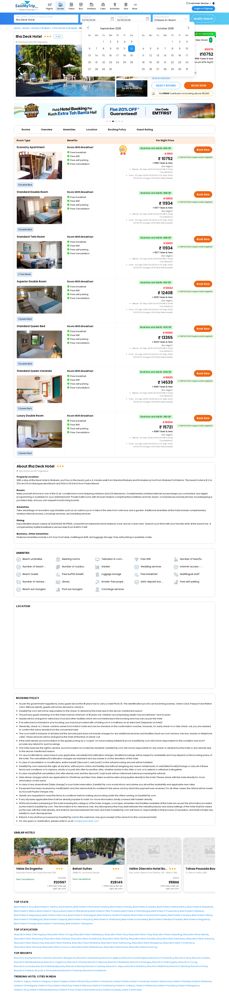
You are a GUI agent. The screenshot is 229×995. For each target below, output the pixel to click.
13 (89, 55)
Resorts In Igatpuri (111, 957)
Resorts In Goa (183, 957)
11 (124, 48)
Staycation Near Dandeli (142, 938)
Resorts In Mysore (97, 962)
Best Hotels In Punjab (25, 923)
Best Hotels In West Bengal (135, 911)
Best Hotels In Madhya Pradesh (166, 919)
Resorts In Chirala (76, 962)
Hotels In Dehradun (131, 989)
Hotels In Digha (59, 981)
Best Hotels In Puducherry (165, 911)
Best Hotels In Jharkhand (107, 919)
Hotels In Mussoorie (160, 981)
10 (117, 48)
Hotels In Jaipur (22, 981)
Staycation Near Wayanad (28, 938)
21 (96, 62)
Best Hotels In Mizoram (54, 915)
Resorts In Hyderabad (88, 957)
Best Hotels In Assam (179, 915)
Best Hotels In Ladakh (144, 906)
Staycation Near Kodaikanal (86, 938)
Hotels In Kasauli (111, 989)
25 (124, 62)
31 (187, 69)
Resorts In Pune (199, 966)
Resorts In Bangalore (64, 957)
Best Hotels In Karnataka (135, 919)
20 (89, 62)
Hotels (25, 28)
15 (103, 55)
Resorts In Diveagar (140, 962)
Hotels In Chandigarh (25, 985)
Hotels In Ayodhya (167, 985)
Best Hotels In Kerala (121, 906)
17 (117, 55)
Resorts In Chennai (71, 970)
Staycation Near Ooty (140, 934)
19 (131, 55)
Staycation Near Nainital (57, 942)
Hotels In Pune (66, 989)
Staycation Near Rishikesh (86, 942)
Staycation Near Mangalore (147, 942)
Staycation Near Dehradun (170, 938)
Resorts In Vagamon (55, 962)
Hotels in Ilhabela (41, 28)
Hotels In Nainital (181, 981)
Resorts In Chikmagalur (165, 962)
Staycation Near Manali (195, 934)
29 (103, 69)
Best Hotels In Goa (24, 906)
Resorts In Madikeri (135, 966)
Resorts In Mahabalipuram (50, 966)
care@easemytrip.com (86, 821)
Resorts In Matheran (157, 966)
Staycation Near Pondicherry (178, 942)
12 (131, 48)
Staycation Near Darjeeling (167, 934)
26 (131, 62)
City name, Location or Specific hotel (34, 17)
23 (110, 62)
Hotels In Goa (21, 989)
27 (89, 69)
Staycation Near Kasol (116, 947)
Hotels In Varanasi (139, 981)
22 (103, 62)
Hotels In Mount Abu (79, 981)
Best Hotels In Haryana (80, 919)
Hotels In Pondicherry (103, 985)
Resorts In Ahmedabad (47, 970)
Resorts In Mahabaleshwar (28, 962)
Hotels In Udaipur (41, 981)
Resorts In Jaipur (115, 966)
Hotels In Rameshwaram (88, 989)
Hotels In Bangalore (188, 985)
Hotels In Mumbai (62, 985)
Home (17, 28)
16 (110, 55)
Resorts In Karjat (22, 957)
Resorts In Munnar (42, 957)
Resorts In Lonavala (24, 966)
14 (96, 55)
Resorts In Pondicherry (161, 957)
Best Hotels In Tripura (48, 911)
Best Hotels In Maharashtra (171, 906)
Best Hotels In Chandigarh (82, 915)
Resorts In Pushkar (24, 970)
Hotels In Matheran (146, 985)
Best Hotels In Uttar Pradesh (105, 911)
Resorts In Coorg (188, 962)
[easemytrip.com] (27, 10)
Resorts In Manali (75, 966)
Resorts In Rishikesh (118, 962)
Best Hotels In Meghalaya (27, 915)
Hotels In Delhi (120, 981)
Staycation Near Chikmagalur (30, 934)
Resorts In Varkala (95, 966)
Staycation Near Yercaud (27, 947)
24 (117, 62)
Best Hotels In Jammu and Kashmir (53, 906)
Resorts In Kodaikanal (94, 970)
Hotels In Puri (45, 985)
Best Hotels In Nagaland (197, 919)
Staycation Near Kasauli (57, 938)
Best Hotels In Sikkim (25, 911)
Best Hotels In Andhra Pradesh (113, 915)
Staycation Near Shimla (115, 938)
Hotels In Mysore (81, 985)
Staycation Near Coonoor (56, 947)
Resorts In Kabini (201, 957)
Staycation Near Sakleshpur (88, 934)
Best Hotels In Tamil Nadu (51, 923)
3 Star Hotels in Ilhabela (64, 28)
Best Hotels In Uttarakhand (75, 911)
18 (124, 55)
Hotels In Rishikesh (201, 981)
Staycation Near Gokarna (200, 938)
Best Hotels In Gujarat (55, 919)
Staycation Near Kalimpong (116, 942)
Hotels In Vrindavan (101, 981)
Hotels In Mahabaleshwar (43, 989)
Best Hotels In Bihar (202, 915)
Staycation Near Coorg (59, 934)
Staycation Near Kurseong (143, 947)
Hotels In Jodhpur (125, 985)
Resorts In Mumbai (180, 966)
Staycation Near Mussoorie (28, 942)
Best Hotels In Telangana (79, 923)
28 (96, 69)
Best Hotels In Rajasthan (200, 906)
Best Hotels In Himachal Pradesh (90, 906)
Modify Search (203, 18)
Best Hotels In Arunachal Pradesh (149, 915)
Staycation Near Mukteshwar (86, 947)
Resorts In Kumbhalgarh (135, 957)
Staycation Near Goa (116, 934)
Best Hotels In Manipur (192, 911)
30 (110, 69)
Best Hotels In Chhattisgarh (28, 919)
